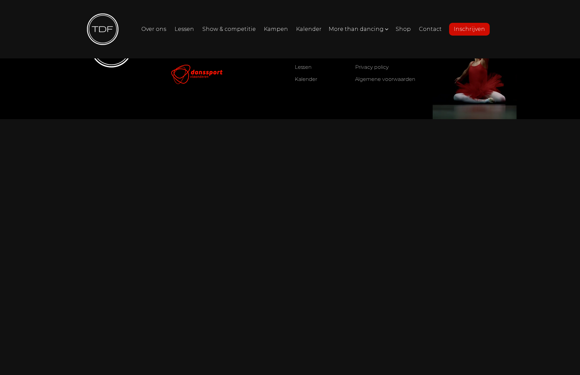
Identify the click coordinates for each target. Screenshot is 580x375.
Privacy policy (372, 67)
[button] (358, 29)
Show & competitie (229, 29)
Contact (430, 29)
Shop (403, 29)
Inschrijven (469, 29)
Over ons (153, 29)
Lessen (184, 29)
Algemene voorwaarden (385, 79)
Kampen (276, 29)
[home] (102, 29)
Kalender (309, 29)
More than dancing (356, 29)
